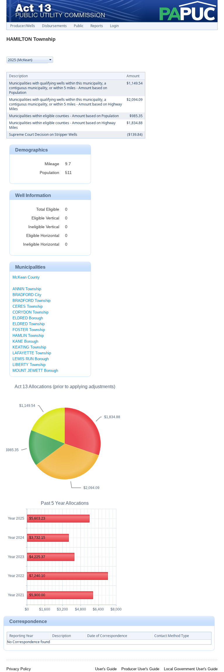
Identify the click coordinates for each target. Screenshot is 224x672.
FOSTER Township (29, 330)
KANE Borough (25, 341)
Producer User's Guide (140, 669)
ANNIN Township (27, 289)
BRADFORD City (27, 295)
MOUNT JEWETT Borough (35, 370)
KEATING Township (29, 347)
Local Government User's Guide (191, 669)
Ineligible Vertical (43, 226)
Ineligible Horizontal (41, 244)
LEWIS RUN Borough (31, 359)
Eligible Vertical (45, 218)
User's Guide (106, 669)
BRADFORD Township (31, 300)
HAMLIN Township (28, 335)
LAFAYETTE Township (32, 353)
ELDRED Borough (28, 318)
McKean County (26, 277)
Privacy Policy (18, 669)
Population (49, 172)
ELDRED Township (29, 324)
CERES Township (28, 306)
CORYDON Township (30, 312)
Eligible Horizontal (42, 235)
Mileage (52, 163)
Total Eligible (47, 209)
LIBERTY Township (29, 365)
